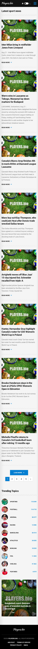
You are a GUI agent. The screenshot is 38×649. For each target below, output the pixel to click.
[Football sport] (5, 509)
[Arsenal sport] (5, 517)
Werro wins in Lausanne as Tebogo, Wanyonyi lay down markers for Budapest (15, 99)
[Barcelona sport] (5, 532)
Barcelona (14, 533)
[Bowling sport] (5, 548)
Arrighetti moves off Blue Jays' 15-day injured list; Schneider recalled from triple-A (17, 277)
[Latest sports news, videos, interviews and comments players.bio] (7, 3)
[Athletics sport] (5, 540)
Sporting (13, 501)
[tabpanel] (19, 598)
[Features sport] (5, 571)
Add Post (11, 642)
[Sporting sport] (5, 501)
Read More (6, 62)
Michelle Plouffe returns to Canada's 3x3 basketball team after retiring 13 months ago (17, 440)
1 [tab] (6, 612)
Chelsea (13, 564)
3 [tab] (13, 612)
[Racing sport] (5, 525)
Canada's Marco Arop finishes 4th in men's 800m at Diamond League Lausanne (19, 164)
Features (13, 571)
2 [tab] (9, 612)
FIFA (11, 556)
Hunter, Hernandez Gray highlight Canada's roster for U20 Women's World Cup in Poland (18, 332)
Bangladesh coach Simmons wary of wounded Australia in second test (18, 606)
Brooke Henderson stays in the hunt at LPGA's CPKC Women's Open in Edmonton (17, 386)
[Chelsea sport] (5, 564)
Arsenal (13, 517)
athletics (14, 540)
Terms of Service (23, 642)
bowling (13, 548)
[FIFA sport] (5, 556)
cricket (8, 600)
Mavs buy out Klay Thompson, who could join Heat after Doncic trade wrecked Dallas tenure (19, 220)
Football (13, 509)
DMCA (26, 645)
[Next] (30, 479)
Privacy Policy (16, 645)
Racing (12, 525)
